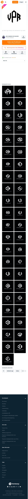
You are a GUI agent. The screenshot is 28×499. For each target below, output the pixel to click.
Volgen (23, 37)
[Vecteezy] (2, 2)
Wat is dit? (14, 57)
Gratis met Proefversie (14, 42)
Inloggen (21, 2)
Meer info (5, 60)
